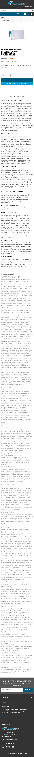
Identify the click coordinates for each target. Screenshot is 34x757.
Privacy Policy (5, 715)
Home (2, 17)
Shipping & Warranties (17, 96)
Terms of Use (5, 717)
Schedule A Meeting (15, 14)
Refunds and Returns (7, 718)
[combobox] (15, 10)
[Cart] (24, 14)
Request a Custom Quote (17, 83)
